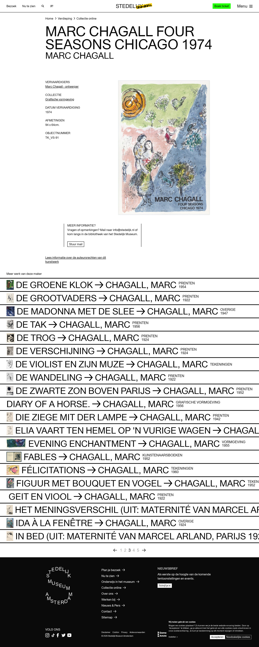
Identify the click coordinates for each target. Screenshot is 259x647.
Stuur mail (75, 244)
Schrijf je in (165, 585)
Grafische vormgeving (59, 99)
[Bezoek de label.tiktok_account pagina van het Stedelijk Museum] (53, 635)
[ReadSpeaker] (52, 6)
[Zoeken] (43, 6)
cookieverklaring (181, 631)
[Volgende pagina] (144, 550)
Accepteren (217, 637)
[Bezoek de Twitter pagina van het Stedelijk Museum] (64, 635)
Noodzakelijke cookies (238, 637)
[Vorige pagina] (115, 550)
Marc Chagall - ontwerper (62, 86)
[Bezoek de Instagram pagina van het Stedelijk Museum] (47, 635)
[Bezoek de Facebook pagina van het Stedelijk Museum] (58, 635)
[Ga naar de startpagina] (59, 603)
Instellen (172, 637)
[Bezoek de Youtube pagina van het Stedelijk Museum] (69, 635)
